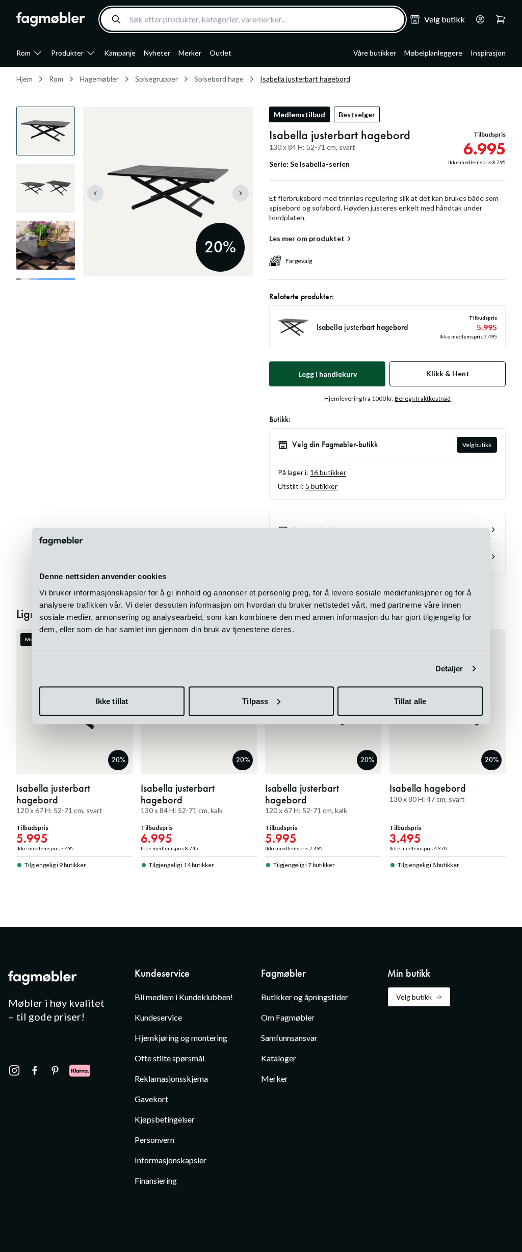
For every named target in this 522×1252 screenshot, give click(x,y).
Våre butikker (374, 52)
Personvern (154, 1139)
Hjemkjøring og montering (181, 1037)
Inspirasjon (488, 52)
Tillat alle (410, 700)
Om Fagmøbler (288, 1017)
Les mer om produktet (307, 238)
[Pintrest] (55, 1070)
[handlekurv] (477, 19)
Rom (23, 52)
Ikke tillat (112, 700)
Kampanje (120, 52)
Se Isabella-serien (320, 164)
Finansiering (156, 1180)
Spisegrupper (156, 78)
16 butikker (328, 472)
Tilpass (255, 700)
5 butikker (321, 486)
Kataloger (278, 1058)
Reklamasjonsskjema (171, 1078)
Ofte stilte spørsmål (169, 1058)
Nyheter (157, 52)
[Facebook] (35, 1070)
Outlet (220, 52)
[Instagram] (14, 1070)
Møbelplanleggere (433, 52)
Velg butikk (476, 445)
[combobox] (252, 19)
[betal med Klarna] (79, 1070)
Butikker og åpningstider (304, 997)
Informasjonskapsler (170, 1160)
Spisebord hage (219, 78)
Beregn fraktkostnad (423, 398)
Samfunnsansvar (289, 1037)
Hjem (24, 78)
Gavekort (151, 1099)
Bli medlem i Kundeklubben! (184, 997)
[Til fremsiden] (50, 19)
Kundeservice (158, 1017)
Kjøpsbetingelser (165, 1119)
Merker (189, 52)
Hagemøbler (99, 78)
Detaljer (449, 668)
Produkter (67, 52)
